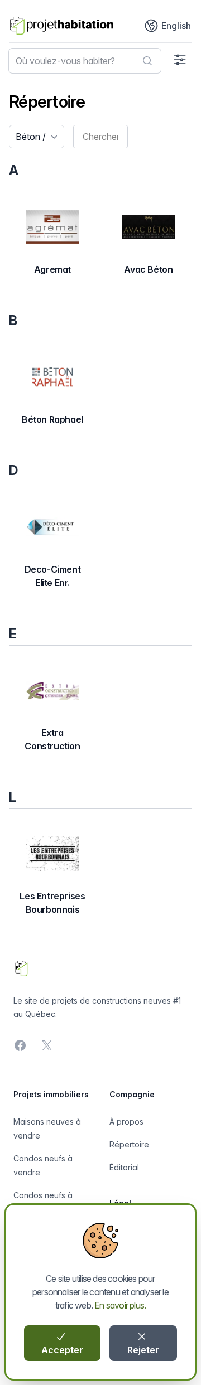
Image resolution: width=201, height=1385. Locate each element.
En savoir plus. (120, 1305)
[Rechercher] (147, 60)
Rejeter (143, 1349)
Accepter (62, 1349)
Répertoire (129, 1144)
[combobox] (85, 61)
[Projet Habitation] (62, 25)
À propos (126, 1121)
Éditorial (124, 1167)
